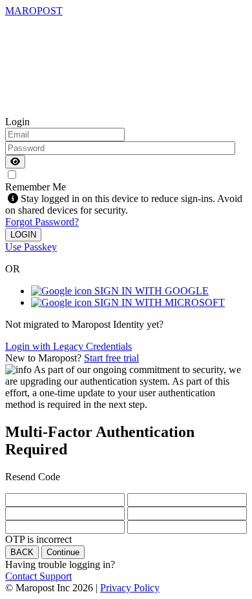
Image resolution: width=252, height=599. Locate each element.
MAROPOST (34, 10)
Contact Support (38, 576)
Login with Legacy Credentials (68, 346)
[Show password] (15, 161)
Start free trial (111, 357)
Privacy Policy (130, 587)
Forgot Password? (42, 221)
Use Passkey (31, 246)
